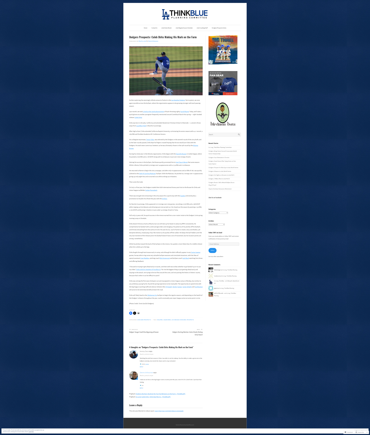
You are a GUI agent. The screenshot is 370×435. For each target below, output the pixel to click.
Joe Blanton (199, 287)
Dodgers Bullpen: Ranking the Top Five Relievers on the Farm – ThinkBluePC (160, 394)
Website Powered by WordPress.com (185, 425)
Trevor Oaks (150, 139)
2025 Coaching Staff (202, 28)
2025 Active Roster (166, 28)
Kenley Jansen (177, 287)
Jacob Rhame (184, 111)
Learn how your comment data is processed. (169, 411)
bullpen (160, 319)
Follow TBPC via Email (215, 232)
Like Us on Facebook (215, 197)
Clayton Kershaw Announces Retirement (220, 189)
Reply (141, 367)
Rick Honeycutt (165, 258)
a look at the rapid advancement (153, 111)
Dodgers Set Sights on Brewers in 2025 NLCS (221, 175)
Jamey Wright (187, 287)
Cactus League (195, 252)
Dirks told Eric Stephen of (148, 269)
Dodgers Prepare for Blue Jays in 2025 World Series (223, 167)
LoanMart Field (141, 126)
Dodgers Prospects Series (219, 28)
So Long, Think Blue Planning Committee (220, 147)
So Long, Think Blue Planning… (230, 270)
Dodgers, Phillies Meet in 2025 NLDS (219, 179)
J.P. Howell (168, 287)
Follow (212, 250)
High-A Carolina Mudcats (147, 173)
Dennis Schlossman (153, 41)
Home (145, 28)
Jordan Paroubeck (151, 190)
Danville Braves (181, 154)
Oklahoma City (152, 295)
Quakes (182, 196)
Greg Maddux (144, 258)
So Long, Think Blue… (219, 281)
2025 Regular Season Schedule (184, 28)
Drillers (164, 198)
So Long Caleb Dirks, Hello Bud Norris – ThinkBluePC (153, 397)
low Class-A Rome (182, 162)
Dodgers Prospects (144, 319)
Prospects (190, 319)
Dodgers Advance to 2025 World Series (220, 171)
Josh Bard (185, 258)
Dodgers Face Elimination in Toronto (219, 157)
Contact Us (154, 28)
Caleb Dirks (138, 117)
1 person (147, 364)
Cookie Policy (31, 431)
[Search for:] (225, 135)
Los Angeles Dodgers (178, 100)
